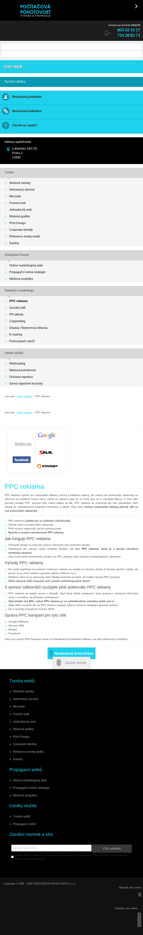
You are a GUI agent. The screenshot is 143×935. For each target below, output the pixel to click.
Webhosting (17, 363)
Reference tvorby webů (24, 236)
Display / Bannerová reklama (28, 327)
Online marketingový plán (26, 265)
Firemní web (17, 203)
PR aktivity (16, 314)
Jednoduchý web (20, 209)
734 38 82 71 (128, 35)
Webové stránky (20, 182)
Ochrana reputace (21, 376)
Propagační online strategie (27, 272)
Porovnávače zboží (22, 341)
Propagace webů (24, 824)
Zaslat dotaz (75, 663)
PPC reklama (18, 301)
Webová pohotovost (22, 370)
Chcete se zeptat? (24, 125)
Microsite (15, 196)
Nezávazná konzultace (73, 653)
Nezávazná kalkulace (27, 111)
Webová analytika (21, 278)
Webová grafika (19, 216)
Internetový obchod (21, 189)
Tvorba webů (21, 816)
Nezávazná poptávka (27, 96)
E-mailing (15, 334)
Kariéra (14, 243)
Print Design (17, 223)
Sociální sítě (17, 307)
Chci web (13, 67)
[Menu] (5, 5)
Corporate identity (21, 229)
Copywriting (17, 321)
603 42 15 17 (128, 30)
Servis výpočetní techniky (26, 383)
